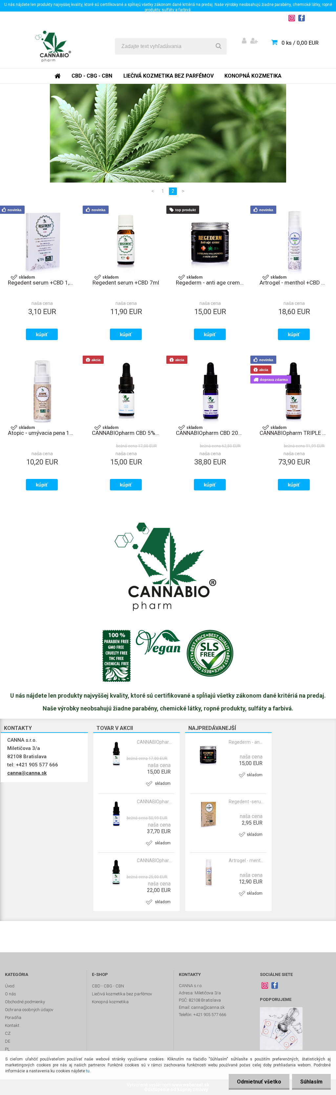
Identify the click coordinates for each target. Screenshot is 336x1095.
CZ (7, 1033)
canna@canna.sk (27, 773)
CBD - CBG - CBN (92, 76)
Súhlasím (311, 1082)
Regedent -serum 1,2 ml (246, 801)
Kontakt (12, 1025)
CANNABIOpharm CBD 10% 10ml (154, 860)
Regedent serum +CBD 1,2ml (42, 282)
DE (7, 1041)
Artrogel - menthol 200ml (246, 860)
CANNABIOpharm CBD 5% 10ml (154, 742)
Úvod (9, 985)
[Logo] (53, 46)
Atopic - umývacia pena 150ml (42, 433)
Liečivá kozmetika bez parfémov (168, 76)
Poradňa (13, 1017)
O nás (10, 993)
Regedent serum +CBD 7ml (126, 282)
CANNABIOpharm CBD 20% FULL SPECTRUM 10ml (210, 433)
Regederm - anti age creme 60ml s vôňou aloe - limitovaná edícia (246, 742)
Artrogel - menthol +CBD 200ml (294, 282)
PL (7, 1049)
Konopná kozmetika (253, 76)
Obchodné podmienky (25, 1001)
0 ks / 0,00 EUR (300, 42)
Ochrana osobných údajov (29, 1009)
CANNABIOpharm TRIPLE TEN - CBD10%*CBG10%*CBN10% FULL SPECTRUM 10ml (294, 433)
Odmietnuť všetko (259, 1082)
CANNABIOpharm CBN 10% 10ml (154, 801)
